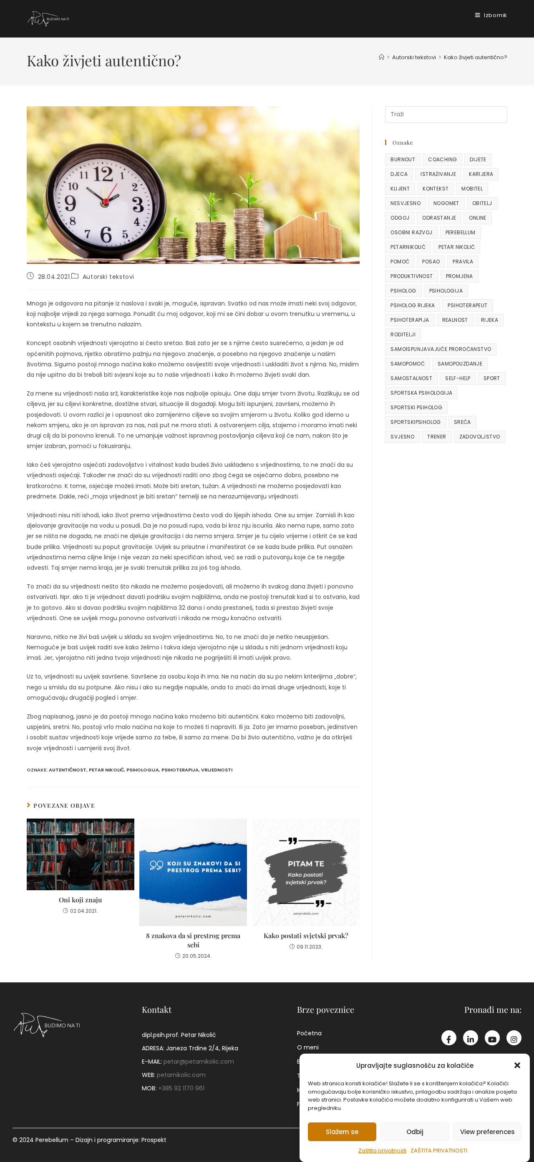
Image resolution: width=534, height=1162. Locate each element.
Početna (309, 1033)
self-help (458, 378)
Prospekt (153, 1140)
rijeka (489, 319)
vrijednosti (216, 769)
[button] (517, 1065)
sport (492, 378)
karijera (481, 174)
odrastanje (439, 217)
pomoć (399, 261)
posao (431, 261)
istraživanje (438, 174)
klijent (400, 188)
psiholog (403, 290)
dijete (478, 159)
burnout (402, 159)
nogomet (446, 203)
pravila (463, 261)
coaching (442, 159)
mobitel (472, 188)
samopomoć (407, 363)
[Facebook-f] (448, 1037)
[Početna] (381, 57)
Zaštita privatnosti (382, 1150)
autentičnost (67, 769)
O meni (308, 1047)
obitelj (482, 203)
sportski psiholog (416, 407)
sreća (462, 422)
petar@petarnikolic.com (199, 1061)
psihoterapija (180, 769)
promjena (459, 276)
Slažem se (342, 1131)
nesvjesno (405, 203)
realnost (455, 319)
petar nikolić (106, 769)
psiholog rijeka (412, 305)
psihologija (142, 769)
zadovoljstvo (479, 436)
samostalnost (411, 378)
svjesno (402, 436)
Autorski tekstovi (108, 277)
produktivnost (411, 276)
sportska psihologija (421, 392)
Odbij (414, 1131)
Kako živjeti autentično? (475, 57)
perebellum (461, 232)
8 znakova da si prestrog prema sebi (193, 940)
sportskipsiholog (415, 422)
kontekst (435, 188)
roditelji (403, 334)
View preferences (487, 1131)
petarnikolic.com (181, 1075)
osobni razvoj (411, 232)
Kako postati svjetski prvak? (306, 935)
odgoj (399, 217)
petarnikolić (408, 246)
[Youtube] (492, 1037)
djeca (399, 174)
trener (436, 436)
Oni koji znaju (80, 899)
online (477, 217)
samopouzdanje (460, 363)
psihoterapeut (467, 305)
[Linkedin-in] (470, 1037)
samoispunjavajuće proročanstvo (440, 349)
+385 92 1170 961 (181, 1088)
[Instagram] (513, 1037)
